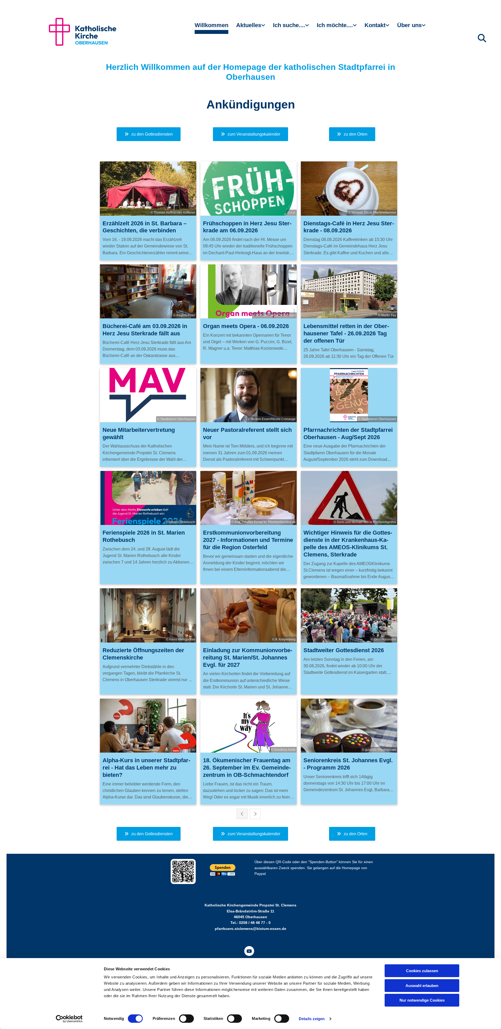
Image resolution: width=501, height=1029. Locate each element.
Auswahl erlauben (421, 985)
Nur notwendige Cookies (422, 1000)
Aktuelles (248, 25)
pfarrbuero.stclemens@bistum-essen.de (250, 929)
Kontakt (375, 25)
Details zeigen (312, 1018)
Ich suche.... (289, 25)
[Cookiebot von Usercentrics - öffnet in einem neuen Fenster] (69, 1019)
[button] (149, 134)
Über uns (409, 25)
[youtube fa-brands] (249, 951)
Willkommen (211, 25)
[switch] (186, 1018)
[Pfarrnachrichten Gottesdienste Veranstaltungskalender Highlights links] (264, 27)
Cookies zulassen (422, 971)
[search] (482, 38)
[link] (250, 27)
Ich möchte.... (335, 25)
